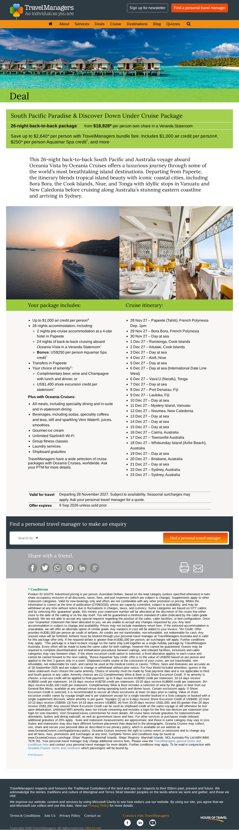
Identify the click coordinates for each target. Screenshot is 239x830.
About (64, 24)
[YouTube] (154, 823)
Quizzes (173, 24)
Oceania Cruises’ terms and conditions (54, 748)
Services (82, 24)
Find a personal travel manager (199, 8)
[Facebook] (129, 823)
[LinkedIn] (142, 823)
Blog (157, 24)
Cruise (115, 24)
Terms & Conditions (25, 815)
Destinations (137, 24)
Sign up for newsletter (147, 8)
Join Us (49, 815)
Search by (26, 538)
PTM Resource (35, 755)
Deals (100, 24)
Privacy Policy (98, 805)
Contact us (92, 815)
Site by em (93, 828)
